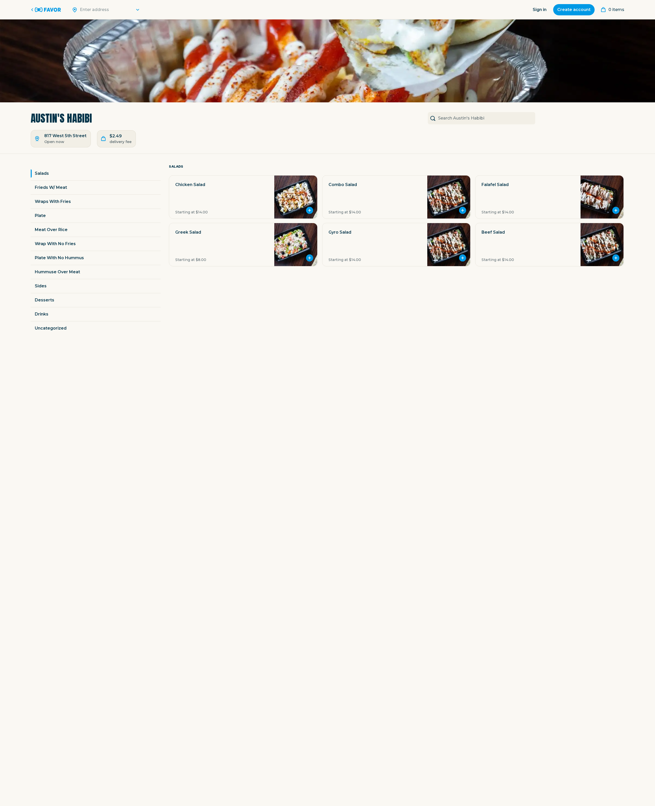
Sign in (540, 9)
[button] (243, 197)
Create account (574, 9)
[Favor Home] (47, 9)
